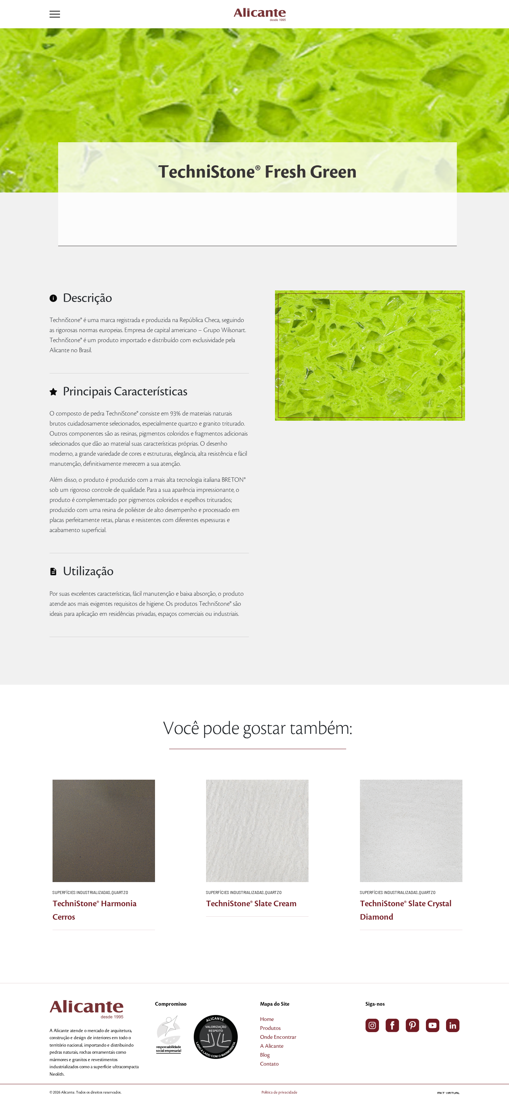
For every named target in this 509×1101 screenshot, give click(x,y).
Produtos (270, 1028)
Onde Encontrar (278, 1037)
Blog (265, 1055)
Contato (269, 1064)
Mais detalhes (104, 833)
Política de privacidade (279, 1092)
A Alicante (272, 1046)
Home (267, 1019)
